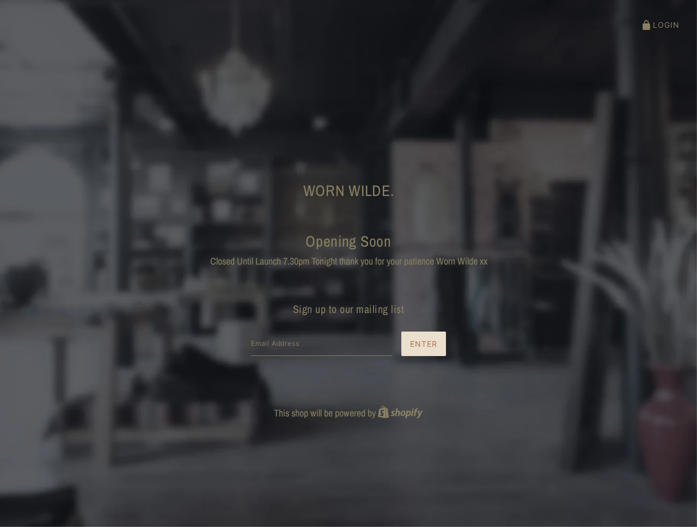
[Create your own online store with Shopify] (400, 413)
